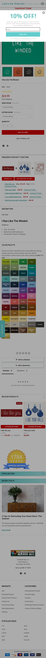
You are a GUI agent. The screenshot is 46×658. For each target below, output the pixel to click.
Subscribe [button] (23, 34)
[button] (43, 12)
